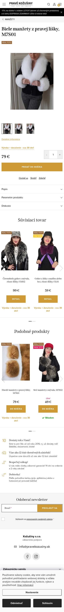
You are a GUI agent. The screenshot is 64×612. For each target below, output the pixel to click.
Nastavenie (32, 592)
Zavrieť (17, 175)
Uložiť (7, 176)
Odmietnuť (17, 603)
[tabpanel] (16, 272)
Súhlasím (47, 603)
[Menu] (4, 4)
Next (61, 268)
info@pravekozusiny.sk (34, 546)
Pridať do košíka (32, 166)
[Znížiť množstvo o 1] (46, 154)
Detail (16, 299)
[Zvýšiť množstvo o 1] (59, 154)
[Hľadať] (48, 4)
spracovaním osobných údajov (39, 519)
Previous (2, 268)
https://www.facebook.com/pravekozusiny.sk (27, 556)
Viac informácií (25, 585)
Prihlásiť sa (49, 508)
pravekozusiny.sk (36, 556)
